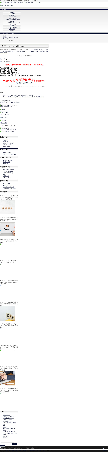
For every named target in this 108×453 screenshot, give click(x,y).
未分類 (4, 430)
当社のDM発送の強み (8, 169)
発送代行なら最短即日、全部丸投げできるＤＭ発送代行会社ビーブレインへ (26, 450)
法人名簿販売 (6, 146)
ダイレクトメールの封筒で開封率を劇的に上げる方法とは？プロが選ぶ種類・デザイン (9, 219)
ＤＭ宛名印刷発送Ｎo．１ (23, 51)
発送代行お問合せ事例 (9, 431)
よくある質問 (6, 183)
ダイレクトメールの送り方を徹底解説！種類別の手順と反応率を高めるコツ (9, 304)
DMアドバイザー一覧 (8, 187)
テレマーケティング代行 (9, 154)
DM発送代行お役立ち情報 (10, 188)
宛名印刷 (5, 141)
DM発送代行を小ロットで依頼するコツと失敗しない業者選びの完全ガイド (9, 347)
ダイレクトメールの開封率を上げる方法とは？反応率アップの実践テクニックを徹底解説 (9, 197)
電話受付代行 (6, 162)
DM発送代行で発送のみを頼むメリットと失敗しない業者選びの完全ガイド (9, 325)
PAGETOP (2, 446)
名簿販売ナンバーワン (9, 428)
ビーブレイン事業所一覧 (13, 27)
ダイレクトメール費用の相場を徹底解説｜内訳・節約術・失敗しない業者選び (9, 282)
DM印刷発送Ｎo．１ (10, 51)
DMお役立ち (35, 49)
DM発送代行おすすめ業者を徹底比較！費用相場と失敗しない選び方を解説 (9, 368)
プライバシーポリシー (13, 16)
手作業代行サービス (8, 160)
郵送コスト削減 (13, 18)
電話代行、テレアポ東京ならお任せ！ (10, 102)
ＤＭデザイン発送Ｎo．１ (9, 416)
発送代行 (5, 140)
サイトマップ (6, 177)
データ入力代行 (7, 152)
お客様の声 (6, 176)
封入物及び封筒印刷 (8, 143)
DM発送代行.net (34, 51)
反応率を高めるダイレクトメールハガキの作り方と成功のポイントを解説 (9, 241)
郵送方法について (7, 185)
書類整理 (5, 163)
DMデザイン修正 (7, 144)
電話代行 (5, 437)
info (6, 52)
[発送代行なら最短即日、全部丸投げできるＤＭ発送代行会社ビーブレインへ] (20, 2)
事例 (4, 174)
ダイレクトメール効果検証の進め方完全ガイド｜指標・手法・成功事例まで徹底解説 (9, 390)
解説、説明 (6, 436)
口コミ (4, 427)
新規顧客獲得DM (5, 101)
